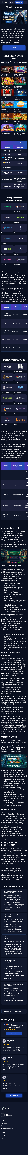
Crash (17, 62)
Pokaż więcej (14, 1095)
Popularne (4, 62)
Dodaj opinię (14, 1033)
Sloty (23, 62)
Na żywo (11, 62)
